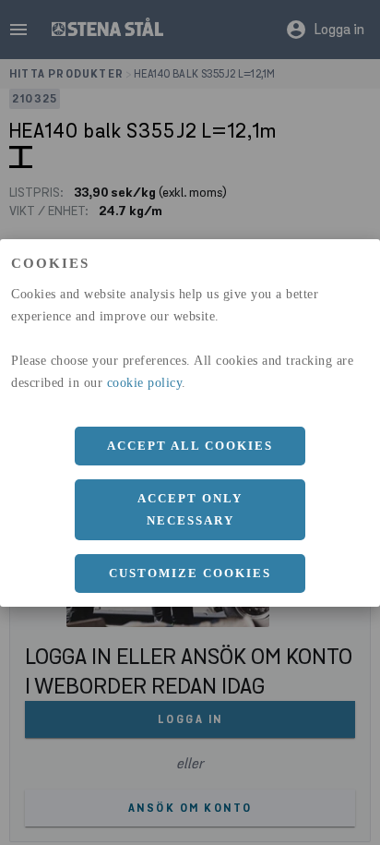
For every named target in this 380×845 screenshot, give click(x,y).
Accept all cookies (190, 446)
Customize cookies (190, 573)
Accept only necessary (190, 509)
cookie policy (145, 383)
